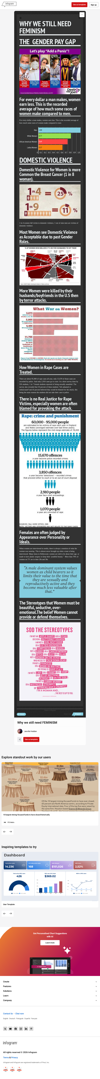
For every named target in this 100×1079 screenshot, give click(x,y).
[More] (82, 14)
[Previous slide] (4, 831)
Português (19, 1018)
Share (22, 714)
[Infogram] (9, 5)
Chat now (19, 1013)
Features (7, 986)
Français (34, 1018)
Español (27, 1018)
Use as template (79, 5)
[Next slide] (10, 831)
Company (7, 1000)
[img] (60, 130)
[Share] (19, 739)
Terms (6, 1057)
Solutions (7, 991)
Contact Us (8, 1013)
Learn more (50, 943)
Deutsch (12, 1018)
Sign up (94, 5)
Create (6, 981)
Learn (5, 995)
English (5, 1018)
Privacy (14, 1057)
